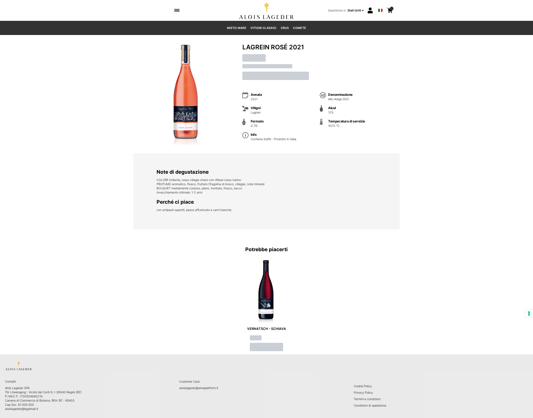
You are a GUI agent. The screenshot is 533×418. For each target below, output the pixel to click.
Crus (285, 28)
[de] (380, 5)
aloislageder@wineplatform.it (198, 388)
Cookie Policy (363, 386)
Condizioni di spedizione (370, 405)
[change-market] (346, 10)
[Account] (370, 10)
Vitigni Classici (263, 28)
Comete (299, 28)
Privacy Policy (363, 392)
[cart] (390, 10)
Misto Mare (237, 28)
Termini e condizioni (367, 399)
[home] (266, 10)
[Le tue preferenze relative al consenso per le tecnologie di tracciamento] (529, 313)
